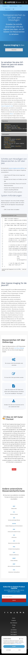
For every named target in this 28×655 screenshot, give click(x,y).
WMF (14, 564)
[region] (14, 242)
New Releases (13, 622)
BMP (14, 506)
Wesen (14, 469)
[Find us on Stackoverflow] (14, 613)
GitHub (3, 270)
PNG (14, 546)
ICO (14, 512)
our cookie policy (17, 643)
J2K (14, 541)
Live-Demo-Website (19, 348)
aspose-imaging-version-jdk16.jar (17, 168)
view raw (24, 269)
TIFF (14, 552)
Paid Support (14, 634)
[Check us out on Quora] (17, 613)
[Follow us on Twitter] (8, 613)
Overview (14, 49)
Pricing (13, 625)
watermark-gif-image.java (8, 269)
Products (13, 620)
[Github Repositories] (20, 613)
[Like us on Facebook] (5, 613)
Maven (11, 113)
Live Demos (14, 629)
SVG (14, 569)
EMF (14, 529)
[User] (23, 2)
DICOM (14, 523)
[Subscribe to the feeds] (24, 613)
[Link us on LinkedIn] (11, 613)
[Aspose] (9, 2)
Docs (13, 627)
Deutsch (19, 2)
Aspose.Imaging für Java (7, 106)
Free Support (14, 632)
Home (13, 618)
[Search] (26, 2)
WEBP (14, 558)
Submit (14, 600)
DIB (14, 517)
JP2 (14, 535)
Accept (14, 646)
